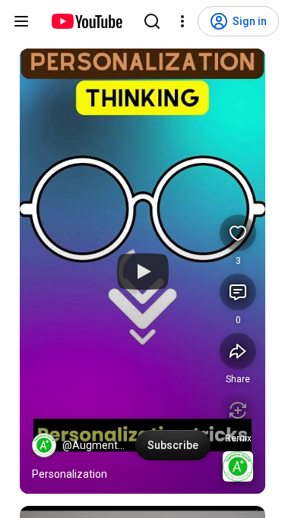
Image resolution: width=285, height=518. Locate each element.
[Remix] (238, 410)
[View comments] (238, 292)
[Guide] (21, 21)
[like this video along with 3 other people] (238, 233)
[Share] (238, 351)
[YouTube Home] (86, 21)
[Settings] (182, 21)
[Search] (152, 21)
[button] (44, 445)
